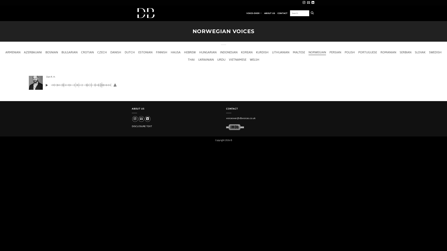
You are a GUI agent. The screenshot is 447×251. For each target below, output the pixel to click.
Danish (115, 52)
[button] (46, 85)
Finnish (161, 52)
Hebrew (190, 52)
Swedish (435, 52)
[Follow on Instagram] (304, 2)
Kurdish (262, 52)
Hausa (176, 52)
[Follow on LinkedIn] (313, 2)
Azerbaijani (33, 52)
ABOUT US (269, 13)
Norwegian (317, 52)
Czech (102, 52)
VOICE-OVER (252, 13)
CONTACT (282, 13)
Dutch (130, 52)
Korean (246, 52)
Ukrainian (206, 60)
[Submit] (312, 13)
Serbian (405, 52)
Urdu (221, 60)
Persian (335, 52)
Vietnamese (237, 60)
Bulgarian (69, 52)
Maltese (299, 52)
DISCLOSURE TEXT (142, 126)
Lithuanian (280, 52)
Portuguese (367, 52)
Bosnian (51, 52)
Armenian (12, 52)
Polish (350, 52)
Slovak (420, 52)
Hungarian (208, 52)
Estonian (145, 52)
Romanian (388, 52)
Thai (191, 60)
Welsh (254, 60)
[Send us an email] (308, 2)
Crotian (87, 52)
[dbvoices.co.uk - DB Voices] (149, 13)
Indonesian (228, 52)
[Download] (115, 85)
